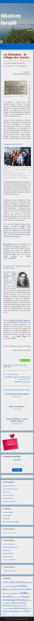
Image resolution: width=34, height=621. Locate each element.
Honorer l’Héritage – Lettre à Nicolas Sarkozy (17, 420)
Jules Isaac (7, 244)
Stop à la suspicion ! (17, 406)
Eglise (20, 365)
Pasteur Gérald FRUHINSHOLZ (16, 63)
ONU (3, 603)
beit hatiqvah (5, 586)
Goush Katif (9, 593)
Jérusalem (7, 596)
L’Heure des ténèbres (8, 495)
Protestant (6, 605)
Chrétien (15, 365)
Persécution (21, 603)
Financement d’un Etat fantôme (17, 394)
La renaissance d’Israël (8, 486)
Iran (19, 593)
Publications (5, 608)
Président (24, 606)
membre (19, 597)
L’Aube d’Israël (6, 492)
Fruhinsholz (22, 589)
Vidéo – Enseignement (8, 522)
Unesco (4, 613)
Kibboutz (14, 597)
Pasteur (14, 603)
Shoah (9, 366)
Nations (23, 600)
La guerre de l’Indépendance (10, 489)
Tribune (4, 518)
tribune (27, 611)
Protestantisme (16, 606)
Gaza (4, 593)
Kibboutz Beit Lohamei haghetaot (19, 320)
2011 (7, 582)
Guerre (14, 593)
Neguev (29, 600)
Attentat (28, 582)
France (25, 365)
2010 (3, 582)
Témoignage (5, 515)
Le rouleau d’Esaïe (7, 498)
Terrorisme (20, 611)
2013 (11, 365)
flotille (10, 589)
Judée (28, 593)
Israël (5, 366)
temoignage (13, 611)
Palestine (8, 603)
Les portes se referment (9, 501)
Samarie (12, 608)
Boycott (14, 586)
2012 (12, 582)
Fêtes (29, 589)
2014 (23, 582)
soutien (5, 611)
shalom (18, 608)
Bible (10, 586)
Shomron (28, 608)
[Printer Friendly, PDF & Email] (25, 360)
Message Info (22, 66)
